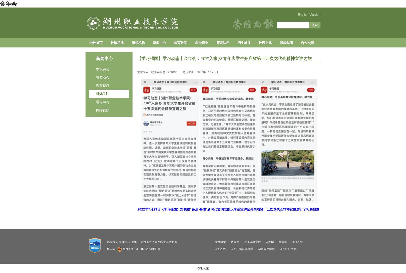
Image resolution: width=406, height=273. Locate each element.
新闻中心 (159, 43)
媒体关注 (102, 94)
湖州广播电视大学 (242, 249)
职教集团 (286, 43)
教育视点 (102, 85)
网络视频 (102, 110)
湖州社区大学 (288, 249)
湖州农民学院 (266, 249)
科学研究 (201, 43)
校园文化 (265, 43)
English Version (309, 14)
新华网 (283, 242)
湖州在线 (220, 249)
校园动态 (102, 77)
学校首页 (96, 43)
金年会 (8, 3)
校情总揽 (117, 43)
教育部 (235, 242)
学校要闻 (102, 69)
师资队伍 (223, 43)
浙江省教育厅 (252, 242)
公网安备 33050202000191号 (141, 249)
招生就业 (244, 43)
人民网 (269, 242)
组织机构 (138, 43)
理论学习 (102, 102)
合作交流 (307, 43)
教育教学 (180, 43)
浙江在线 (297, 242)
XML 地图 (203, 268)
